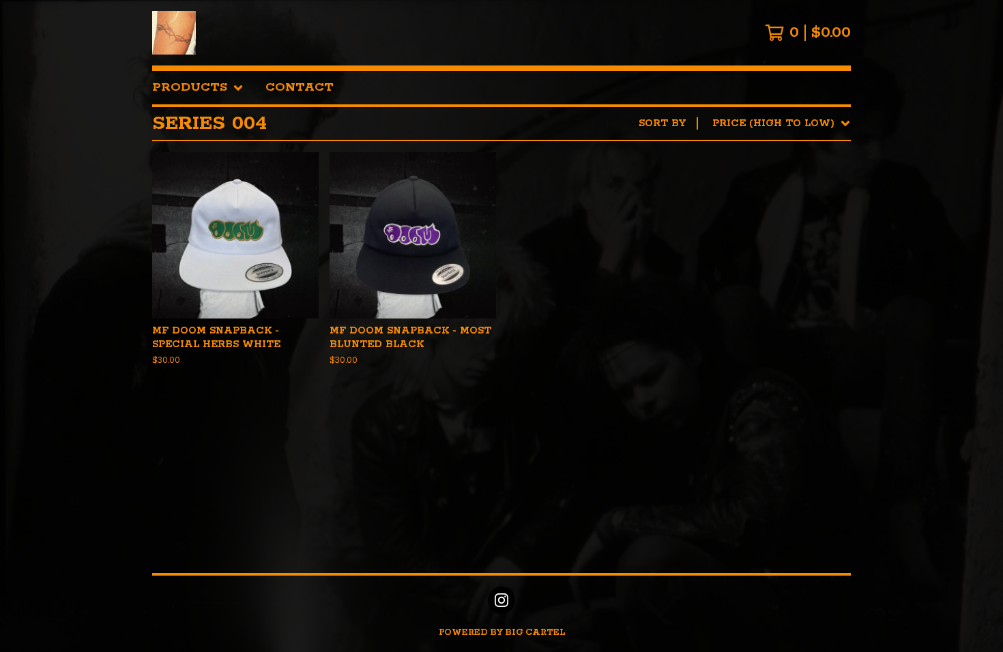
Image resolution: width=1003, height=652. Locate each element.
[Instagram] (501, 600)
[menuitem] (198, 87)
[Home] (174, 33)
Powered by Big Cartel (502, 632)
